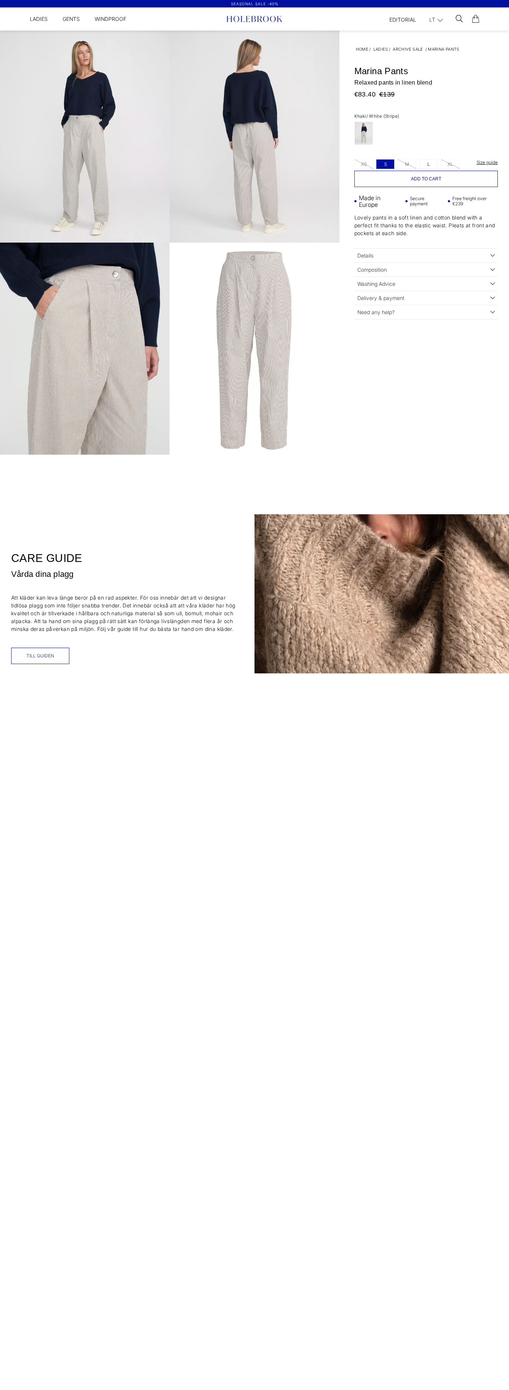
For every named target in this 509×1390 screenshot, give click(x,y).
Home (362, 49)
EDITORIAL (402, 19)
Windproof (110, 19)
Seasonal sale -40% (254, 3)
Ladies (39, 19)
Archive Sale (408, 49)
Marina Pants (443, 49)
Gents (71, 19)
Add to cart (426, 178)
